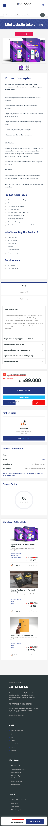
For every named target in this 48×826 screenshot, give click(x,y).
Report (18, 401)
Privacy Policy (15, 744)
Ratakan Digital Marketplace (15, 777)
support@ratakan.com (16, 715)
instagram (22, 473)
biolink (15, 473)
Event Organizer (17, 810)
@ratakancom (17, 772)
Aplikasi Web (14, 556)
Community (16, 784)
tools (10, 473)
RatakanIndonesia (18, 766)
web (28, 473)
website (33, 473)
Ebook (12, 601)
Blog (12, 737)
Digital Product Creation (20, 800)
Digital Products (15, 554)
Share (23, 34)
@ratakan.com (17, 781)
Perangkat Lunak (15, 558)
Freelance (15, 806)
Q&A (12, 734)
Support (13, 750)
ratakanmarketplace (18, 769)
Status (13, 747)
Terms (13, 740)
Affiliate (15, 803)
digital (5, 473)
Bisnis (12, 603)
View (24, 438)
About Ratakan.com (17, 730)
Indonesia (12, 682)
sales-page (11, 475)
